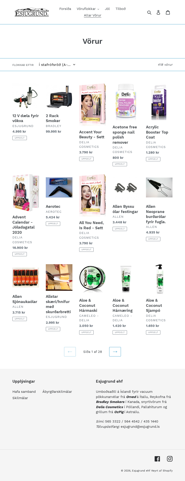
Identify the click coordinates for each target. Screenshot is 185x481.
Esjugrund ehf (141, 470)
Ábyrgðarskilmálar (57, 392)
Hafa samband (24, 392)
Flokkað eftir (23, 65)
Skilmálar (20, 398)
